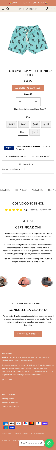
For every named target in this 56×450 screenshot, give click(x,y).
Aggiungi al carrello (28, 88)
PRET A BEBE (12, 441)
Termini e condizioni (10, 407)
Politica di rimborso (10, 402)
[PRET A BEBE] (28, 8)
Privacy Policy (8, 398)
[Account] (47, 9)
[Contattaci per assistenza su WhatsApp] (49, 443)
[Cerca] (9, 9)
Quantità (28, 94)
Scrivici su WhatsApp (27, 334)
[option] (28, 40)
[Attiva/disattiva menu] (3, 9)
